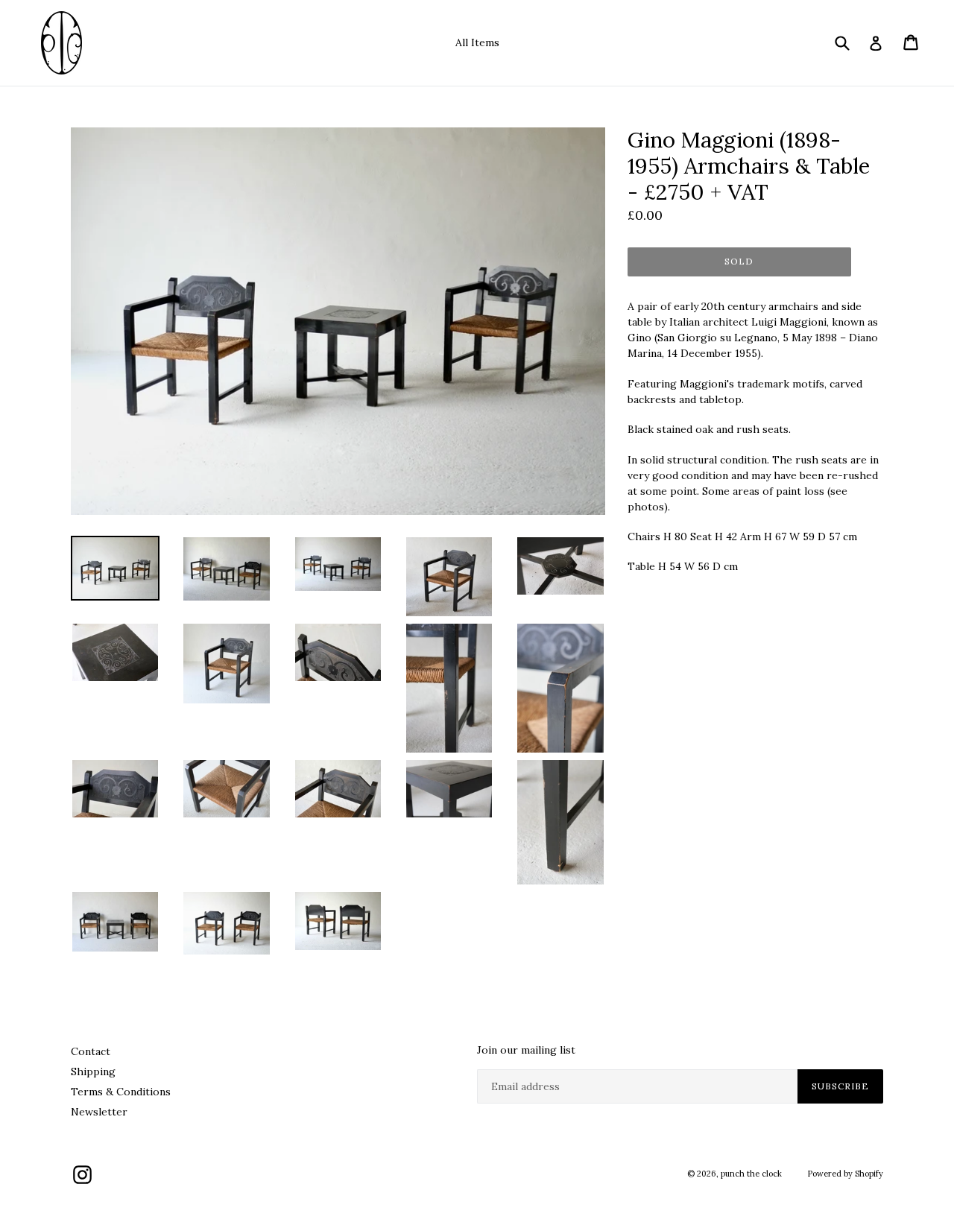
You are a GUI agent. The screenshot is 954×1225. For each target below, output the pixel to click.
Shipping (93, 1071)
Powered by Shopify (845, 1173)
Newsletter (99, 1111)
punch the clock (751, 1173)
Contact (90, 1051)
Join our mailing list (526, 1050)
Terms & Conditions (121, 1091)
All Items (477, 42)
